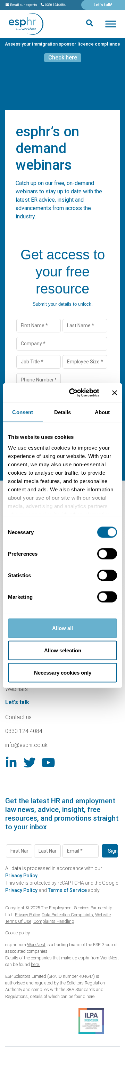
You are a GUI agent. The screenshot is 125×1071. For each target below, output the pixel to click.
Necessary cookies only (62, 672)
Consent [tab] (22, 412)
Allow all (62, 628)
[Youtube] (48, 762)
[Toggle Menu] (110, 24)
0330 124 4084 (23, 731)
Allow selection (62, 650)
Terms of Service (67, 890)
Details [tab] (62, 412)
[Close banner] (114, 392)
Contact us (18, 717)
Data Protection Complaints (67, 914)
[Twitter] (30, 762)
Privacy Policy (21, 875)
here (90, 996)
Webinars (16, 689)
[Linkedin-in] (11, 762)
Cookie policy (17, 932)
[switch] (107, 553)
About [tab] (102, 412)
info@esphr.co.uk (26, 745)
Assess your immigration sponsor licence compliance (62, 44)
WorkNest (36, 944)
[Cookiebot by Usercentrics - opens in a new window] (73, 392)
